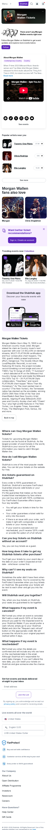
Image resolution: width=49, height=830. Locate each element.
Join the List (23, 695)
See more (24, 180)
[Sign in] (37, 4)
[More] (43, 11)
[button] (9, 4)
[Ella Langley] (36, 269)
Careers (6, 801)
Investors (6, 790)
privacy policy (10, 704)
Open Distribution (10, 780)
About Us (6, 775)
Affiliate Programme (11, 785)
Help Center (8, 812)
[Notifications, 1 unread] (43, 4)
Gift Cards (6, 817)
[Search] (31, 4)
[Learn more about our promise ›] (11, 742)
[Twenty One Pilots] (13, 269)
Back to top (9, 418)
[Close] (44, 229)
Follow (6, 47)
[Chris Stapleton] (36, 209)
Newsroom (7, 796)
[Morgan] (13, 209)
